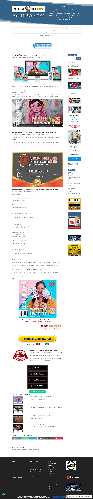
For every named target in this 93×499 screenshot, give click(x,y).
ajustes (48, 497)
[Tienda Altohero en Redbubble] (74, 209)
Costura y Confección (54, 9)
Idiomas (59, 11)
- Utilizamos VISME (34, 476)
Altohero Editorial (38, 30)
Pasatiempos (45, 30)
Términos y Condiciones (17, 472)
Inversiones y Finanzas (67, 11)
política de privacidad (75, 164)
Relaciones (61, 15)
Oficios (55, 15)
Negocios (51, 15)
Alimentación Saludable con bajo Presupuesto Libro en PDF (74, 179)
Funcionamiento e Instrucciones (19, 466)
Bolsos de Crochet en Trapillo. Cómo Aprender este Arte (73, 174)
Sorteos (51, 30)
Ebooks (45, 28)
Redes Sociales (68, 15)
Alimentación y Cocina (55, 8)
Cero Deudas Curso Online (36, 405)
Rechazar (64, 497)
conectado (24, 449)
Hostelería (54, 11)
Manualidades (53, 13)
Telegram (72, 28)
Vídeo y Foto (67, 17)
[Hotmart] (72, 478)
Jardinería (75, 11)
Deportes (77, 9)
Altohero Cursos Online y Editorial (21, 57)
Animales (63, 8)
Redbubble (56, 30)
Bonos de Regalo (38, 28)
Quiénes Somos (20, 28)
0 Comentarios (40, 57)
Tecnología (57, 17)
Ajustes (72, 497)
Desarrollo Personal (65, 9)
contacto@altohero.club (35, 464)
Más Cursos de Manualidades (37, 391)
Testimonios (77, 28)
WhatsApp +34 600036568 (35, 471)
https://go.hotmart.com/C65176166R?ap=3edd (44, 360)
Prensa (26, 28)
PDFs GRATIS (50, 28)
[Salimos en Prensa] (74, 112)
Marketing (59, 13)
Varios (61, 17)
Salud (73, 15)
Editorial (72, 17)
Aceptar (56, 497)
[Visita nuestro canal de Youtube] (74, 103)
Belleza (77, 8)
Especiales (31, 28)
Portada (14, 28)
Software (78, 15)
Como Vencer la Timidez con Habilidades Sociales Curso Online (74, 184)
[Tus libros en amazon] (74, 255)
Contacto (57, 28)
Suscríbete (62, 28)
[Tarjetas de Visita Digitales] (73, 491)
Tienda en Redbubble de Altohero (64, 19)
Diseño (71, 9)
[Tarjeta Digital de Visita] (74, 241)
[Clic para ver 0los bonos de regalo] (74, 228)
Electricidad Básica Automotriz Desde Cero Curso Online (42, 415)
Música (77, 13)
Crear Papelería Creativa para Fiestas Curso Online (41, 396)
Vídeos (67, 28)
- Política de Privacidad (17, 477)
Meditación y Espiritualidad (69, 13)
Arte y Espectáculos (70, 8)
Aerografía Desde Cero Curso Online (38, 424)
